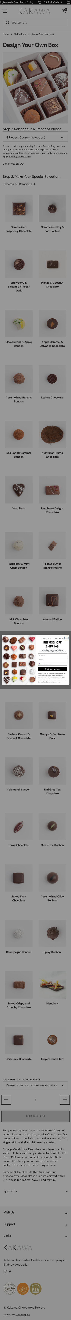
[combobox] (40, 663)
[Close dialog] (66, 638)
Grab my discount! (52, 669)
